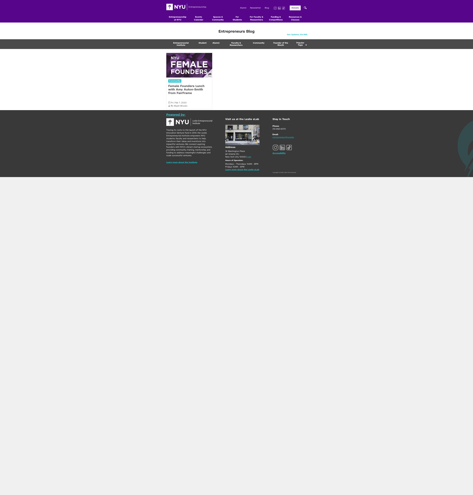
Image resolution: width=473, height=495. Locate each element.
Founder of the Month (280, 44)
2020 (184, 103)
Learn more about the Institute (181, 162)
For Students (237, 18)
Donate (295, 8)
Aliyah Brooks (180, 106)
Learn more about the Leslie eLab (242, 170)
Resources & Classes (295, 18)
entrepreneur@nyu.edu (283, 137)
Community (258, 43)
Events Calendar (198, 18)
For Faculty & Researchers (256, 18)
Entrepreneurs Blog (236, 31)
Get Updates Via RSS (297, 35)
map (249, 157)
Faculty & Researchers (236, 44)
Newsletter (255, 8)
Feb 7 (177, 103)
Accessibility (279, 153)
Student (203, 43)
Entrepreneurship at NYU (177, 18)
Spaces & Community (218, 18)
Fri (172, 103)
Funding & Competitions (276, 18)
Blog (267, 8)
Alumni (243, 8)
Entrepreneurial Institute (181, 44)
